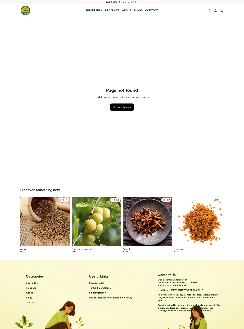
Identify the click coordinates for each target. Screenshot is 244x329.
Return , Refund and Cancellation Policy (110, 297)
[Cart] (222, 10)
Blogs (29, 297)
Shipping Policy (97, 292)
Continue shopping (122, 107)
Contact (30, 302)
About (29, 292)
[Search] (209, 10)
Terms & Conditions (100, 287)
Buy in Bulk (32, 282)
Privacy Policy (96, 282)
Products (31, 287)
